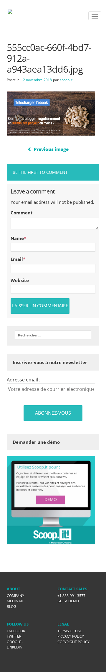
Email (17, 259)
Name (17, 238)
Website (20, 280)
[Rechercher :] (53, 335)
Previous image (51, 149)
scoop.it (66, 79)
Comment (22, 213)
